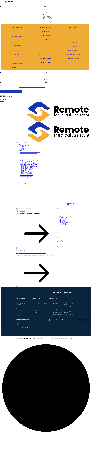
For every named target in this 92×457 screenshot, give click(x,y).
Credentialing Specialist (63, 214)
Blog (18, 211)
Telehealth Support (62, 223)
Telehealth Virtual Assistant (45, 35)
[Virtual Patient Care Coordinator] (17, 66)
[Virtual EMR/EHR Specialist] (17, 48)
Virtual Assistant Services (63, 224)
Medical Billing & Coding (63, 219)
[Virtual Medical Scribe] (45, 41)
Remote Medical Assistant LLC (27, 338)
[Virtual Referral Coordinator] (45, 61)
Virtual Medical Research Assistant (46, 50)
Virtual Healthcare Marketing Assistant (73, 38)
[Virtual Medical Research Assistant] (45, 49)
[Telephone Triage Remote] (45, 37)
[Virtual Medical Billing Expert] (17, 39)
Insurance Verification (63, 218)
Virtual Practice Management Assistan (73, 54)
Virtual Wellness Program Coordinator (73, 42)
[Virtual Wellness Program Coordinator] (73, 41)
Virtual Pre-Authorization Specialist (74, 46)
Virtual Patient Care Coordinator (17, 67)
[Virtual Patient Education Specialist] (73, 29)
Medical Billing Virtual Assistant (17, 63)
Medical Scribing (62, 220)
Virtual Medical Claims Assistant (73, 58)
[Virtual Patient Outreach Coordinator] (73, 33)
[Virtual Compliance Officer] (73, 26)
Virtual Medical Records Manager (45, 58)
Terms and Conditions (58, 338)
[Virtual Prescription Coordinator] (45, 45)
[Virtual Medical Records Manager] (45, 57)
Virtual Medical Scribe (45, 43)
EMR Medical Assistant (63, 216)
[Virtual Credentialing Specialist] (45, 26)
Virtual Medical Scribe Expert (17, 36)
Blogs (68, 204)
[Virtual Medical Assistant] (17, 26)
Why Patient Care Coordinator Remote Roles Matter (31, 253)
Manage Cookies (73, 338)
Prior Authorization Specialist (64, 222)
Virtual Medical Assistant (17, 27)
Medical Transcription (63, 221)
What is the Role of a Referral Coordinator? (28, 213)
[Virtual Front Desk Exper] (17, 30)
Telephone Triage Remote (45, 39)
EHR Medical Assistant (63, 215)
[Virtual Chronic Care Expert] (17, 57)
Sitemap (52, 338)
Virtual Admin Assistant (17, 54)
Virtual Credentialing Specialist (45, 27)
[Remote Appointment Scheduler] (73, 49)
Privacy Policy (65, 338)
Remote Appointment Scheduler (73, 50)
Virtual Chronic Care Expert (17, 58)
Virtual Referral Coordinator (45, 62)
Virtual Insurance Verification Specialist (45, 54)
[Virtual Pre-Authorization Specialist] (73, 45)
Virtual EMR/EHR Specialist (17, 49)
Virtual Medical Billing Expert (17, 40)
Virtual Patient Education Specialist (74, 31)
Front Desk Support (63, 217)
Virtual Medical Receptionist (17, 45)
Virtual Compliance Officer (73, 27)
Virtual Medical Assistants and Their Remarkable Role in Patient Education (66, 250)
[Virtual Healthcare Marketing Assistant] (73, 37)
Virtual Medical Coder (45, 31)
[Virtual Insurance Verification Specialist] (45, 53)
